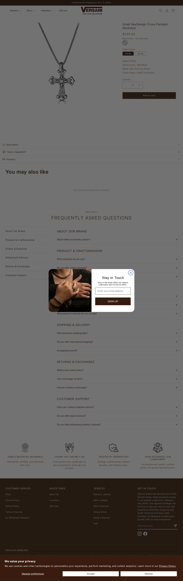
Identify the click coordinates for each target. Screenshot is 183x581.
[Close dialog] (130, 272)
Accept (91, 573)
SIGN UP (113, 301)
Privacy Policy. (167, 566)
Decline (149, 573)
